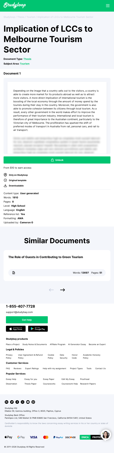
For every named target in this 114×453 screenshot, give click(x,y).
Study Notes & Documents (34, 344)
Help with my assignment (54, 368)
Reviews (17, 368)
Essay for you (30, 379)
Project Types (76, 368)
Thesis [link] (20, 16)
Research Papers (88, 384)
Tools (89, 368)
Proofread (84, 379)
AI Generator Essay (77, 344)
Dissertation (11, 384)
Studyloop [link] (9, 16)
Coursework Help (70, 384)
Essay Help (11, 379)
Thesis (27, 58)
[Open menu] (107, 6)
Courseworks (49, 384)
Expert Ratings (32, 368)
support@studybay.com (19, 312)
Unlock (59, 159)
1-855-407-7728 (20, 306)
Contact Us (100, 368)
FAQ (8, 368)
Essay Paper (48, 379)
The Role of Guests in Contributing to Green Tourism (45, 257)
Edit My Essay (68, 379)
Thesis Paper (30, 384)
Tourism (25, 63)
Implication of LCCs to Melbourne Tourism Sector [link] (65, 16)
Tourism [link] (30, 16)
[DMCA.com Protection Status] (93, 437)
